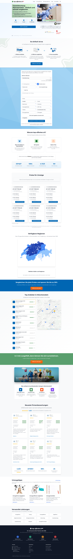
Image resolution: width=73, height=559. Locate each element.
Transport (30, 521)
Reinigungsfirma (46, 1)
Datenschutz (31, 550)
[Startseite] (12, 35)
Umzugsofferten (43, 514)
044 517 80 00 (15, 546)
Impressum (31, 549)
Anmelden (56, 1)
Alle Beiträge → (58, 480)
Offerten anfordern (36, 63)
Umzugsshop (48, 547)
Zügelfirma (55, 514)
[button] (54, 311)
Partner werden (48, 546)
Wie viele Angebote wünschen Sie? (36, 115)
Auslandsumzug (18, 521)
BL (20, 35)
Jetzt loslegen (23, 26)
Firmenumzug (16, 35)
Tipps (34, 1)
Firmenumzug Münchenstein (27, 35)
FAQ (29, 547)
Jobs (52, 1)
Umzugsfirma (39, 1)
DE (60, 1)
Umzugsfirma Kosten (43, 521)
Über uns (30, 546)
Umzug (30, 514)
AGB (29, 552)
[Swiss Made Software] (58, 32)
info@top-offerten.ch (16, 547)
